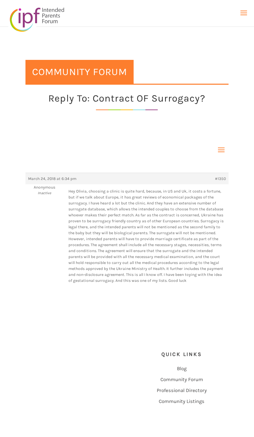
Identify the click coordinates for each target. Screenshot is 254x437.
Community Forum (181, 379)
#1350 (220, 178)
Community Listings (181, 401)
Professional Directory (182, 390)
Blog (182, 368)
